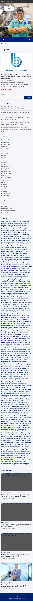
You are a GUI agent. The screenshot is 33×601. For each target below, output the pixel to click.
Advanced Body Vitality (18, 238)
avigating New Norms (25, 266)
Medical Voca (22, 457)
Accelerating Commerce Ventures (11, 247)
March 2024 (4, 191)
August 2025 (5, 153)
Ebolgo (3, 363)
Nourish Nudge (8, 417)
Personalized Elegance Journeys (10, 325)
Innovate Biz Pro (17, 382)
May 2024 (4, 186)
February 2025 (5, 166)
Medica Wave (5, 442)
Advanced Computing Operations (15, 255)
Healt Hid (15, 317)
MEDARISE (28, 452)
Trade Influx (12, 465)
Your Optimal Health (12, 452)
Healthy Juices (12, 374)
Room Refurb (20, 372)
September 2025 (6, 151)
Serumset (10, 431)
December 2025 (5, 144)
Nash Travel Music (25, 427)
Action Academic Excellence (9, 268)
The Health (4, 306)
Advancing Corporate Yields (16, 251)
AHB (28, 365)
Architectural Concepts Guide (14, 244)
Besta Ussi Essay (22, 365)
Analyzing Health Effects (22, 276)
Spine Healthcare (6, 213)
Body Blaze (17, 402)
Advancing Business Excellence (20, 240)
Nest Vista (14, 416)
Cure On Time (26, 459)
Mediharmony (11, 444)
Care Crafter (24, 412)
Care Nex (10, 419)
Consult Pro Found (6, 376)
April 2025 (4, 162)
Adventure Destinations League (16, 261)
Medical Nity (9, 455)
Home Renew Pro (6, 423)
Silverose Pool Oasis (7, 401)
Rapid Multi (21, 435)
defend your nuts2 (11, 365)
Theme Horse (27, 596)
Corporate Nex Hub (7, 378)
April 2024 (4, 189)
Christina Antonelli (20, 349)
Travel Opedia (20, 319)
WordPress (22, 598)
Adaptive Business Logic (19, 232)
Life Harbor (18, 410)
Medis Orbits (27, 465)
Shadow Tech (16, 314)
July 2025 (3, 155)
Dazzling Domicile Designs (14, 289)
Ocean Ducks (14, 346)
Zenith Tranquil (5, 406)
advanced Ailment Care (8, 221)
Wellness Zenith (20, 414)
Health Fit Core (13, 442)
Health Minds (13, 421)
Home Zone (20, 425)
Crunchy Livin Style (12, 353)
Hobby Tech (10, 329)
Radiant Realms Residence (16, 281)
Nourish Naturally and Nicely (17, 285)
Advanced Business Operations (10, 234)
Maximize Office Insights (21, 389)
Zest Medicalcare (14, 457)
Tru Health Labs (20, 436)
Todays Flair (20, 429)
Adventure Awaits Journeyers (13, 223)
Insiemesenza (5, 359)
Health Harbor (18, 417)
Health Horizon (27, 417)
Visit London (27, 281)
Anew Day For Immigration (9, 348)
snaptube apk (22, 342)
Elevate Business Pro (23, 393)
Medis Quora (5, 465)
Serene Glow (9, 408)
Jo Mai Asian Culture (19, 401)
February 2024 (5, 193)
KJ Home (27, 425)
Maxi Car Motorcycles (13, 427)
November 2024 (6, 173)
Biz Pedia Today (6, 429)
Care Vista (16, 419)
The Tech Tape (26, 433)
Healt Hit (13, 312)
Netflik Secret (14, 340)
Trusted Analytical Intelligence (22, 308)
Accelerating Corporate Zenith (10, 257)
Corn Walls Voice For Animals (21, 344)
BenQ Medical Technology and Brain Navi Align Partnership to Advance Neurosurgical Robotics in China (16, 76)
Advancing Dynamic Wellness (21, 265)
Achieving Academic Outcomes (10, 274)
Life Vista (8, 416)
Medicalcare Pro (20, 453)
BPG (23, 340)
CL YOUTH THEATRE (11, 338)
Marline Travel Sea (11, 425)
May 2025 (4, 160)
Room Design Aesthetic (15, 397)
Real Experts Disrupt (23, 463)
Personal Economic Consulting (18, 299)
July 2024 (4, 182)
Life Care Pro (27, 421)
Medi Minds (16, 408)
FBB (26, 340)
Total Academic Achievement (9, 304)
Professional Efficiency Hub (17, 327)
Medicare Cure (22, 442)
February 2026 (5, 140)
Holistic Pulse (5, 421)
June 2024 (4, 184)
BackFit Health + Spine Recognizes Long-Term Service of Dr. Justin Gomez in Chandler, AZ (15, 496)
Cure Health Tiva (17, 459)
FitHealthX (17, 446)
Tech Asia (21, 334)
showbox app (16, 363)
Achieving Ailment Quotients (21, 272)
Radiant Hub (12, 414)
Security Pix (21, 380)
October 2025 (5, 149)
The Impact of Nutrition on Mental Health (19, 231)
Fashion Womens (18, 370)
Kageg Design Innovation (20, 378)
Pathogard (10, 450)
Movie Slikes (16, 431)
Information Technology (19, 423)
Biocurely (4, 450)
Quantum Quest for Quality (9, 283)
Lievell (20, 433)
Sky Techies (4, 461)
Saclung (20, 348)
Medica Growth (19, 444)
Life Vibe (24, 410)
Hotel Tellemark (23, 351)
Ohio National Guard (24, 346)
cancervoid (21, 452)
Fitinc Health (27, 304)
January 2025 (5, 169)
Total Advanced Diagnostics (23, 302)
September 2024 (6, 178)
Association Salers (23, 353)
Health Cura (24, 455)
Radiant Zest (21, 406)
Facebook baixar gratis (8, 342)
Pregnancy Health (6, 459)
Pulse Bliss (4, 419)
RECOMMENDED (7, 470)
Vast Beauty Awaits (6, 314)
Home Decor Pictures (15, 331)
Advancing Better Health (19, 225)
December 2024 (6, 171)
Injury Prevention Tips (8, 210)
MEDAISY (4, 453)
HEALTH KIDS (13, 399)
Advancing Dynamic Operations (10, 263)
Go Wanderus (20, 461)
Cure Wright (12, 461)
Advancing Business (12, 229)
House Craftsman (17, 395)
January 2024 (5, 195)
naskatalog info (6, 361)
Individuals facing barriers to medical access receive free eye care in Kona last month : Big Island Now (16, 129)
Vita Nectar (11, 410)
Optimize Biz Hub (6, 395)
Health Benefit (8, 317)
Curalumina (4, 457)
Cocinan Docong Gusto (8, 349)
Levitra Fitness (22, 338)
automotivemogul (22, 448)
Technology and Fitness (21, 310)
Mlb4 (26, 359)
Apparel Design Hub (12, 259)
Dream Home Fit (26, 440)
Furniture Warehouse (7, 389)
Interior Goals (21, 368)
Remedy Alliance (9, 446)
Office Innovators (11, 393)
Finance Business (13, 334)
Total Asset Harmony (7, 310)
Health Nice (20, 465)
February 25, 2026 (5, 498)
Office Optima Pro (6, 387)
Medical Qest (16, 455)
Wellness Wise (25, 402)
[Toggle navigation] (3, 39)
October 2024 (5, 175)
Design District (11, 372)
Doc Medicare (11, 453)
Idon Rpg (22, 359)
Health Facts (28, 312)
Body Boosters (12, 448)
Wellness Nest (23, 419)
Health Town (23, 291)
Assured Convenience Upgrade (10, 278)
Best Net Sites (27, 348)
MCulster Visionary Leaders (9, 380)
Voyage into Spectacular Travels (16, 321)
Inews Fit (13, 429)
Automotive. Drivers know (22, 357)
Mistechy (15, 433)
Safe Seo (3, 435)
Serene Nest (4, 414)
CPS (7, 363)
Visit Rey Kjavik (21, 336)
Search (3, 94)
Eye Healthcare (5, 206)
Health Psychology (23, 399)
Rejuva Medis (13, 463)
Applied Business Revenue (15, 236)
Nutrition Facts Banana (13, 333)
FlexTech (14, 368)
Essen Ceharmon (23, 404)
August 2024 (5, 180)
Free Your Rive (14, 355)
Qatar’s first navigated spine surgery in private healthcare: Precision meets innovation (14, 586)
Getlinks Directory (12, 435)
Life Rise (20, 421)
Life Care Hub (24, 408)
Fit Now (21, 304)
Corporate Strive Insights (20, 376)
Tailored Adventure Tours (15, 295)
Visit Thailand (15, 287)
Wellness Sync (16, 412)
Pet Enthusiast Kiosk (19, 323)
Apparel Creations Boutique (9, 242)
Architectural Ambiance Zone (10, 227)
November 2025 (6, 146)
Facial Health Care (6, 208)
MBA (16, 342)
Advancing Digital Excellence (10, 266)
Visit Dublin (13, 336)
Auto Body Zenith (6, 232)
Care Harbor (7, 412)
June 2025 (4, 158)
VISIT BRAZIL (20, 312)
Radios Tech (8, 368)
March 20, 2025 (5, 80)
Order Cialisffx (5, 346)
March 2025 (4, 164)
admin (11, 80)
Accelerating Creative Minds (20, 246)
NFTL (10, 363)
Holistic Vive (20, 416)
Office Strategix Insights (19, 387)
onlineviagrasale (16, 361)
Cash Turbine (27, 438)
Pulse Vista (14, 406)
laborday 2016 (17, 367)
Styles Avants (8, 370)
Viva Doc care (18, 450)
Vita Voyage (14, 404)
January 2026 (5, 142)
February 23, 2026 (5, 528)
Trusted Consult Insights (24, 385)
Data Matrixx (17, 440)
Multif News (8, 433)
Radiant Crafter (5, 404)
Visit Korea (21, 317)
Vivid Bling (24, 361)
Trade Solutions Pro (22, 374)
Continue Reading (6, 89)
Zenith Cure (4, 410)
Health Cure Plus (10, 436)
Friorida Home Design (12, 291)
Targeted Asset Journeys (15, 306)
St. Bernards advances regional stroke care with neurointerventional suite (15, 555)
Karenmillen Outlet (6, 367)
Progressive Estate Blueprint (9, 300)
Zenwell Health (8, 438)
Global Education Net (7, 440)
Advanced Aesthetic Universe (15, 270)
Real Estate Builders (19, 315)
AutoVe (8, 336)
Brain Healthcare (5, 72)
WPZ (20, 340)
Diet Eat (16, 329)
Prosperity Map (18, 438)
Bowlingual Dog (14, 359)
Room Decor (13, 385)
